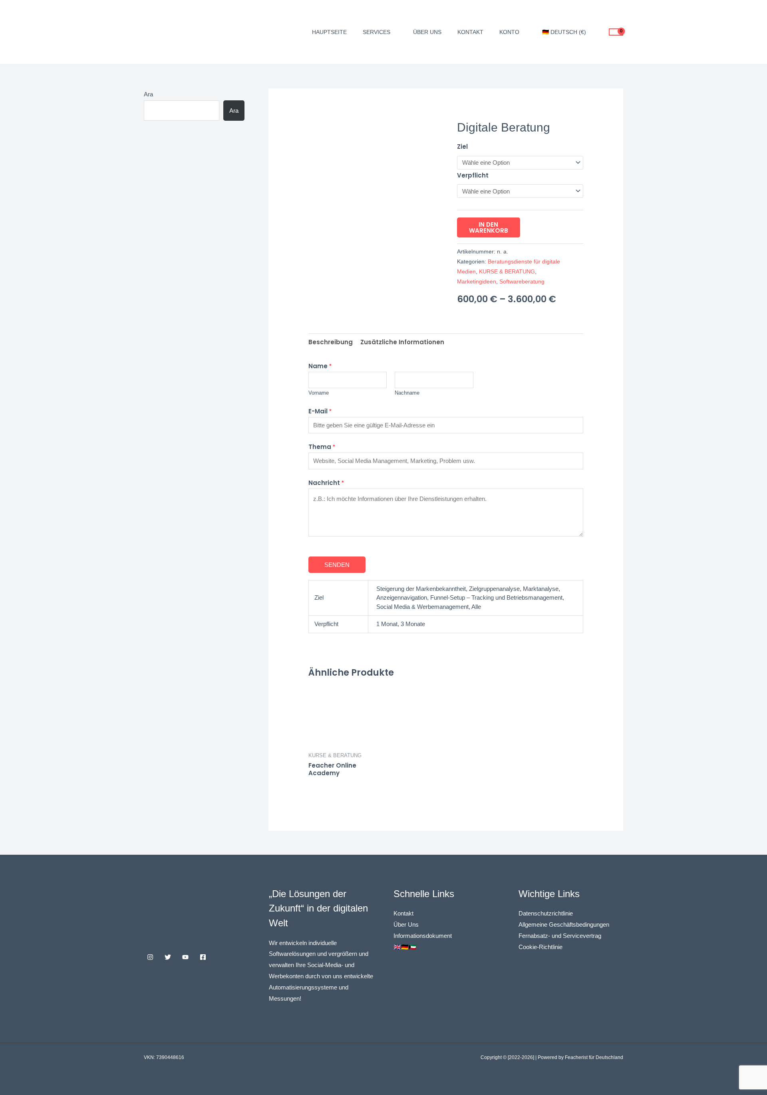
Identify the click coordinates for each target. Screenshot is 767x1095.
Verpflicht (473, 175)
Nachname (407, 393)
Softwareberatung (521, 282)
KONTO (509, 32)
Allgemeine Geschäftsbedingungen (564, 924)
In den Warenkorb (488, 227)
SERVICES (376, 32)
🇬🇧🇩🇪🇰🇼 (404, 946)
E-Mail (320, 411)
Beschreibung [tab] (330, 342)
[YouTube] (185, 957)
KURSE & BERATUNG (507, 272)
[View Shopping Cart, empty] (616, 32)
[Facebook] (203, 957)
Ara (148, 94)
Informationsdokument (422, 935)
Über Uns (406, 924)
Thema (321, 447)
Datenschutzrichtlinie (546, 913)
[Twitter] (167, 957)
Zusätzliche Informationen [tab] (402, 342)
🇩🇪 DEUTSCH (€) (564, 32)
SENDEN (337, 564)
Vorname (318, 393)
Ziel (462, 146)
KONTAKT (470, 32)
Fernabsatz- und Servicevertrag (560, 935)
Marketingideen (476, 282)
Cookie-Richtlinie (540, 946)
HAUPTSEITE (329, 32)
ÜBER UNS (427, 32)
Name (320, 366)
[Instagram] (150, 957)
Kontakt (403, 913)
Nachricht (326, 483)
